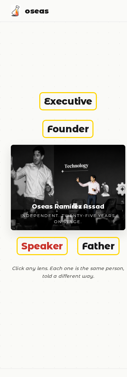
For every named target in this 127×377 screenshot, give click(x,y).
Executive (68, 101)
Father (98, 246)
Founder (68, 129)
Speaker (42, 246)
